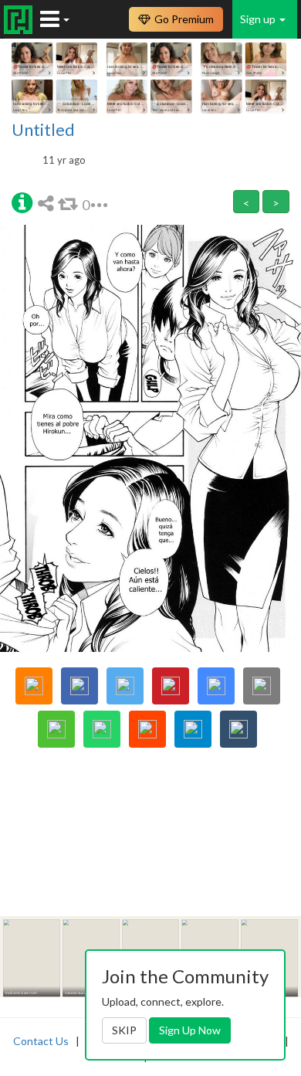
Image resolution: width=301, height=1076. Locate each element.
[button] (22, 202)
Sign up (259, 18)
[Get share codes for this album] (48, 203)
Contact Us (41, 1040)
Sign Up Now (190, 1030)
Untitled (43, 129)
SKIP (124, 1030)
